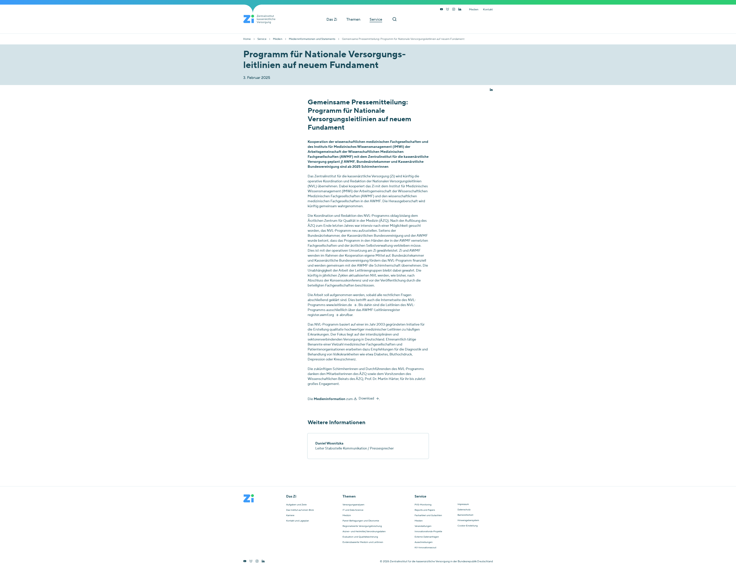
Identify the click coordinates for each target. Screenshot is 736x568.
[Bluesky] (447, 9)
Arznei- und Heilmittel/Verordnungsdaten (364, 531)
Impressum (463, 504)
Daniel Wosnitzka (329, 443)
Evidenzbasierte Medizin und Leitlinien (363, 542)
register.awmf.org (321, 315)
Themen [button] (353, 19)
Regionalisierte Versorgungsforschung (362, 526)
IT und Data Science (353, 510)
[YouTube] (441, 9)
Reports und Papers (425, 510)
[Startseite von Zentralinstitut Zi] (260, 19)
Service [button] (376, 19)
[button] (491, 90)
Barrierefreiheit (465, 515)
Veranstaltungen (423, 526)
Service (261, 39)
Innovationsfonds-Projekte (428, 531)
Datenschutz (464, 510)
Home (247, 39)
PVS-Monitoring (423, 505)
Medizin (347, 515)
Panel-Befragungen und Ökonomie (361, 521)
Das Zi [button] (331, 19)
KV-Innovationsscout (425, 548)
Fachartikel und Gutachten (428, 515)
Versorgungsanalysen (353, 505)
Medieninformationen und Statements (312, 39)
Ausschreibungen (424, 542)
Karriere (290, 515)
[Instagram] (453, 9)
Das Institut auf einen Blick (300, 510)
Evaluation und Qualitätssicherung (360, 537)
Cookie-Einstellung (468, 526)
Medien (473, 9)
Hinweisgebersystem (468, 520)
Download (366, 398)
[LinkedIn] (459, 9)
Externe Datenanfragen (427, 537)
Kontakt (488, 9)
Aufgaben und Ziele (296, 505)
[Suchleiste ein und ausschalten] (394, 19)
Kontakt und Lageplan (297, 521)
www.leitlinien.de (339, 305)
